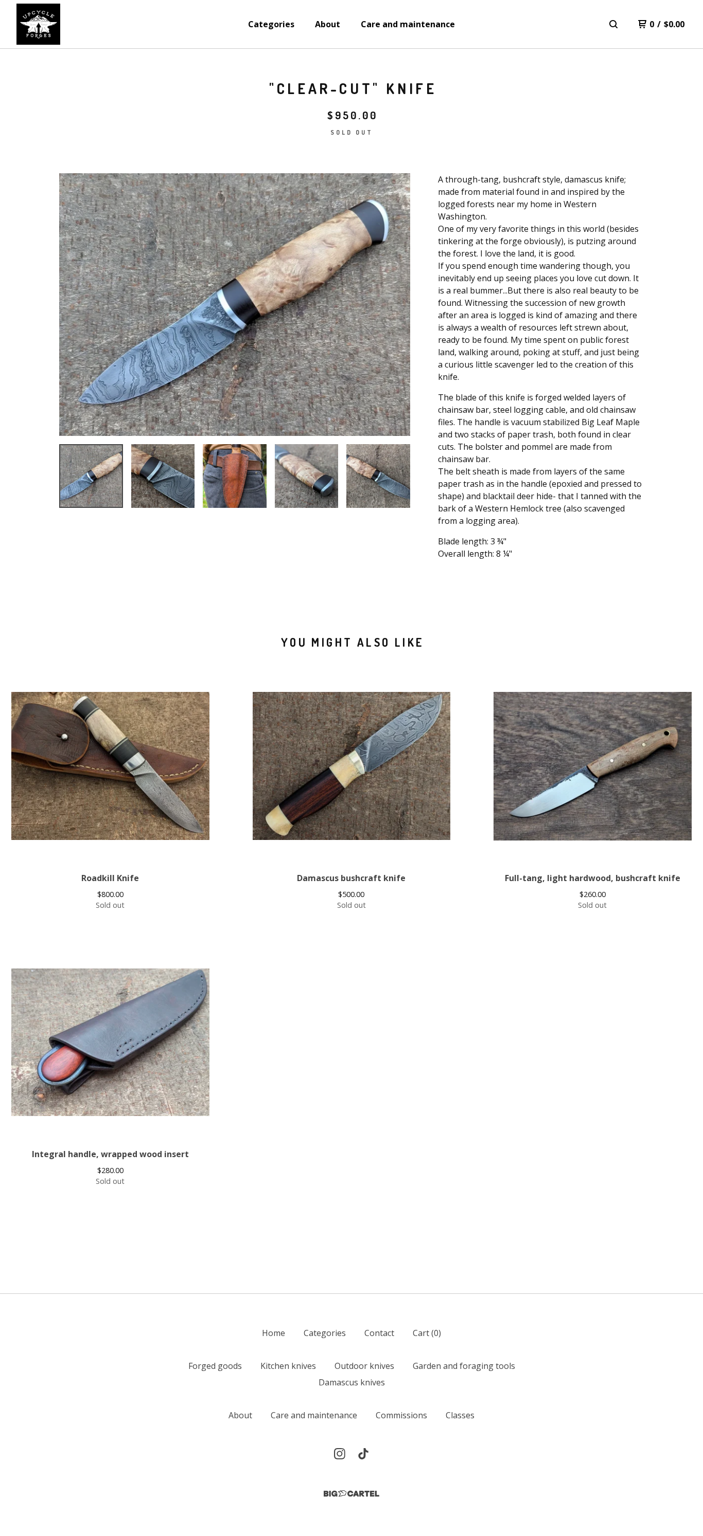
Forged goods (215, 1366)
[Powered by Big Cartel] (351, 1493)
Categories (271, 24)
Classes (460, 1415)
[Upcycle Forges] (38, 24)
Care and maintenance (408, 24)
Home (273, 1333)
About (327, 24)
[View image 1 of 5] (91, 476)
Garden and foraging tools (464, 1366)
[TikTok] (363, 1453)
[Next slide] (396, 304)
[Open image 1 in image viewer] (234, 304)
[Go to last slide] (73, 304)
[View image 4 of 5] (307, 476)
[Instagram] (339, 1453)
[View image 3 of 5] (235, 476)
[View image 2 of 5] (163, 476)
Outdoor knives (364, 1366)
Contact (379, 1333)
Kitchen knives (288, 1366)
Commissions (401, 1415)
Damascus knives (352, 1382)
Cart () (427, 1333)
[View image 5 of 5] (378, 476)
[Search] (613, 24)
